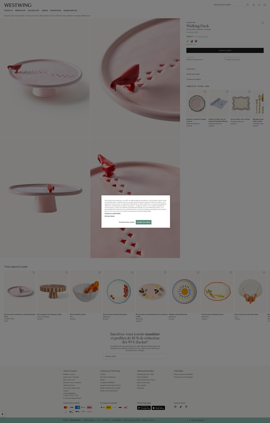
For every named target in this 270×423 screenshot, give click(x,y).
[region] (135, 211)
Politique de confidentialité (113, 213)
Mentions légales (110, 216)
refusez (118, 211)
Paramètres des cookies (127, 222)
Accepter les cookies (143, 222)
